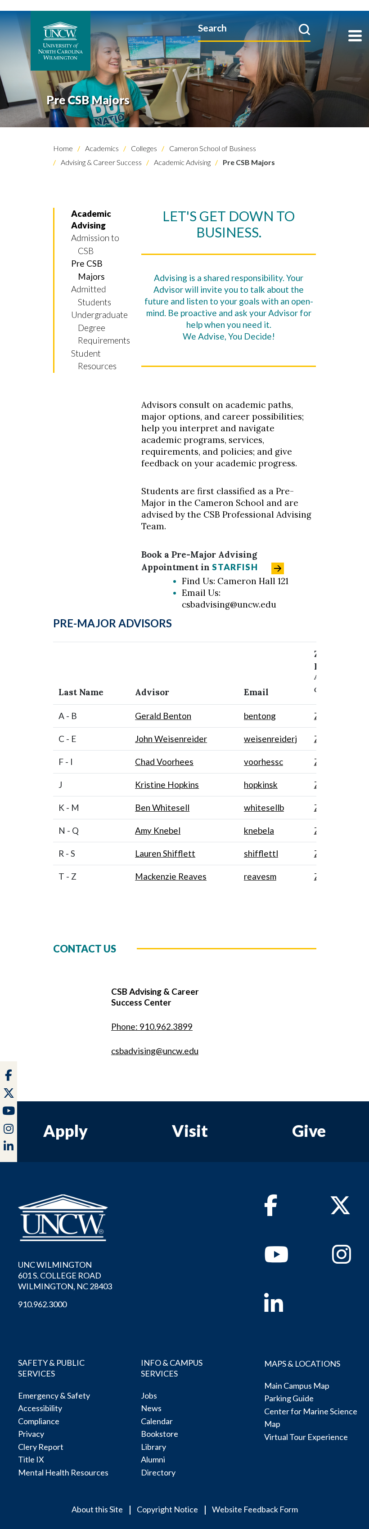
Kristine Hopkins (167, 784)
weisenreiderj (270, 738)
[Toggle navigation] (355, 37)
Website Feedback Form (255, 1509)
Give (309, 1130)
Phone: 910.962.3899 (152, 1026)
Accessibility (40, 1408)
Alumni (153, 1459)
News (151, 1408)
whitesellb (264, 807)
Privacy (31, 1434)
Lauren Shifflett (165, 853)
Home (63, 148)
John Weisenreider (171, 738)
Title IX (31, 1459)
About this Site (97, 1509)
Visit (190, 1130)
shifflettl (261, 853)
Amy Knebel (157, 830)
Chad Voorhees (164, 761)
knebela (259, 830)
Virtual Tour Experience (306, 1437)
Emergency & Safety (54, 1395)
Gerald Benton (163, 716)
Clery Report (40, 1447)
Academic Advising (182, 162)
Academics (101, 148)
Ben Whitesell (162, 807)
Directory (158, 1472)
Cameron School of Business (212, 148)
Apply (65, 1130)
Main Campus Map (296, 1385)
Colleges (143, 148)
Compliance (38, 1421)
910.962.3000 (42, 1304)
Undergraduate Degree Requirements (100, 327)
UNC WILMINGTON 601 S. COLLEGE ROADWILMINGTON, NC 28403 (65, 1275)
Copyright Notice (167, 1509)
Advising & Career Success (100, 162)
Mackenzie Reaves (171, 876)
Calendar (157, 1421)
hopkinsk (261, 784)
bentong (260, 716)
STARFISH (235, 567)
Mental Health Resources (63, 1472)
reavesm (260, 876)
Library (153, 1447)
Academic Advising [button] (91, 219)
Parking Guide (289, 1398)
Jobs (149, 1395)
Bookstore (159, 1434)
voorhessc (263, 761)
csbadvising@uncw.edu (154, 1051)
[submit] (304, 29)
